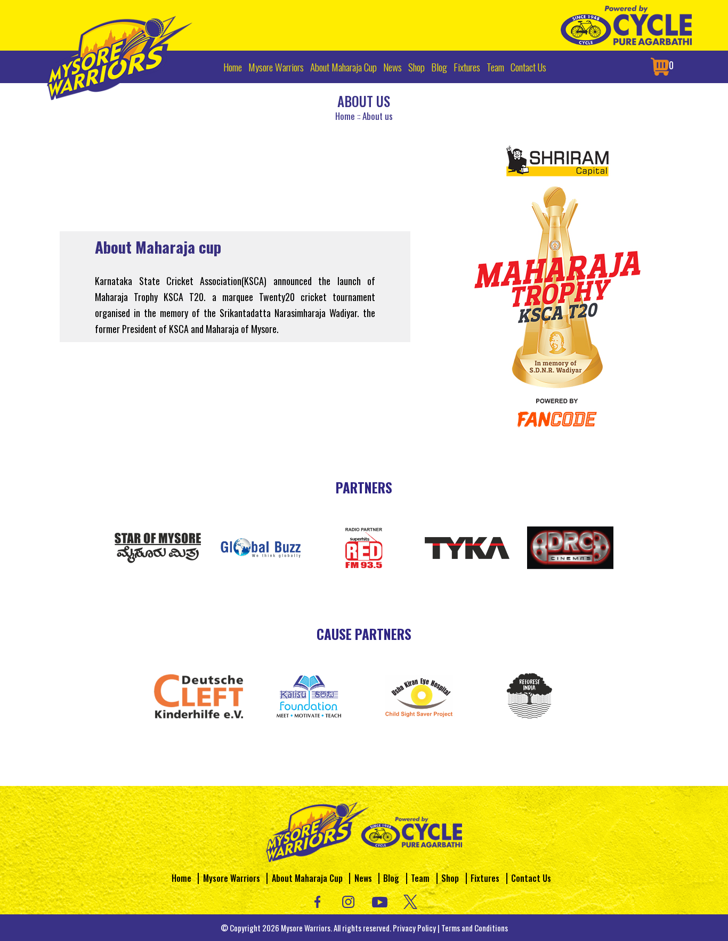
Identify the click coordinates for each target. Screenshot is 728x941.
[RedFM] (364, 546)
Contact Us (528, 66)
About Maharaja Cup (343, 66)
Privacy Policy (414, 928)
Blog (439, 66)
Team (495, 66)
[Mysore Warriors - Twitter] (410, 900)
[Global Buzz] (261, 546)
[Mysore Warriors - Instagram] (348, 900)
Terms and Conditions (474, 928)
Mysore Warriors (276, 66)
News (392, 66)
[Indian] (529, 695)
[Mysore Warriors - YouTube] (379, 900)
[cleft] (198, 695)
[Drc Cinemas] (570, 546)
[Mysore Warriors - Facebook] (317, 900)
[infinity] (467, 546)
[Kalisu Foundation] (308, 695)
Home (232, 66)
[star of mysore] (158, 546)
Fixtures (467, 66)
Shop (416, 66)
